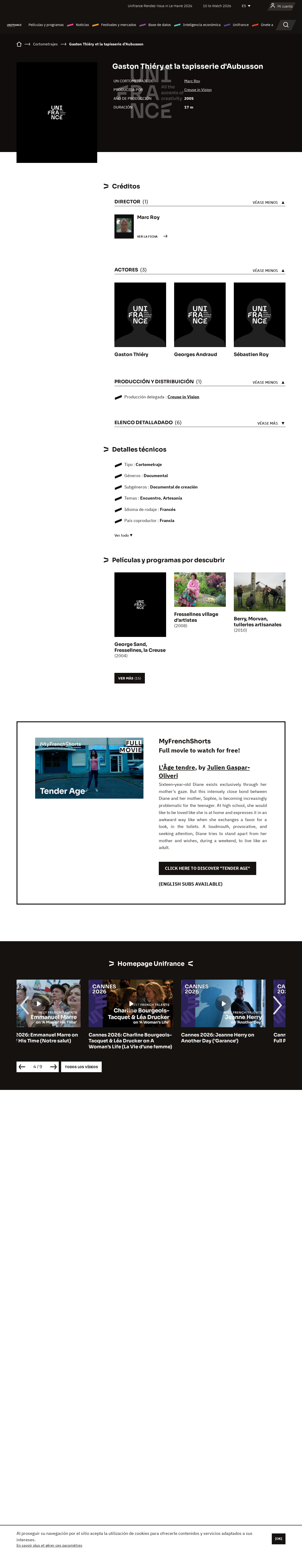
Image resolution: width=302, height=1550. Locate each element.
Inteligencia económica (202, 24)
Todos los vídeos (81, 1067)
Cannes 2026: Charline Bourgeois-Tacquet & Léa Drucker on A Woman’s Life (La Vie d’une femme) (58, 1041)
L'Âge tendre (177, 767)
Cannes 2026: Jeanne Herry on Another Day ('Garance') (145, 1038)
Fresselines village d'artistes (196, 617)
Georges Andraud (195, 354)
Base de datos (159, 24)
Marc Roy (192, 80)
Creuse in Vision (198, 89)
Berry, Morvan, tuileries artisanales (257, 622)
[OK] (278, 1539)
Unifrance (241, 24)
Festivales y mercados (118, 24)
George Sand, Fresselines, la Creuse (140, 647)
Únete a (267, 24)
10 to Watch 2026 (217, 6)
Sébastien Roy (251, 354)
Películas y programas (46, 24)
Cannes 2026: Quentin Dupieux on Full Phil (242, 1038)
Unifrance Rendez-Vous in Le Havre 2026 (160, 6)
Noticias (82, 24)
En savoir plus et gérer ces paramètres (49, 1545)
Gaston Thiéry (131, 354)
